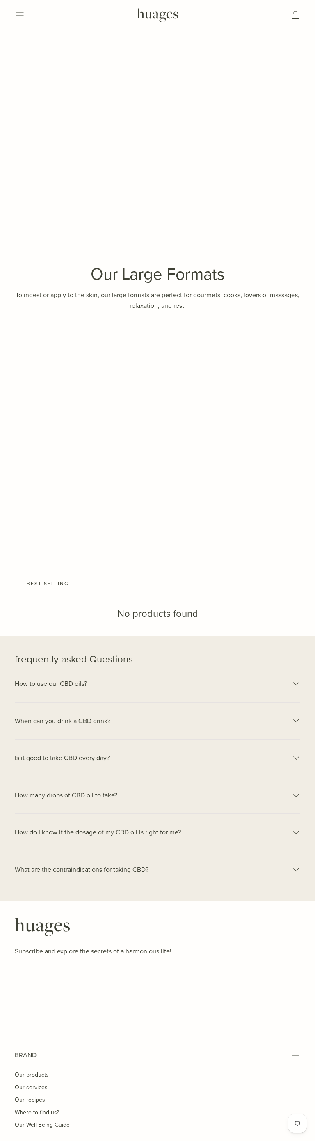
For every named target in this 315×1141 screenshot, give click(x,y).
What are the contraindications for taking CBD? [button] (81, 869)
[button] (20, 15)
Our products (32, 1074)
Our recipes (30, 1099)
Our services (31, 1087)
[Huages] (42, 927)
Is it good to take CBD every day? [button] (62, 757)
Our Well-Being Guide (42, 1124)
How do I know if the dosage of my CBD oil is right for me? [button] (98, 831)
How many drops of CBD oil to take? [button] (66, 795)
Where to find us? (37, 1112)
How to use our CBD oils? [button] (51, 683)
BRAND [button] (26, 1054)
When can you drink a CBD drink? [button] (62, 720)
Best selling (48, 583)
